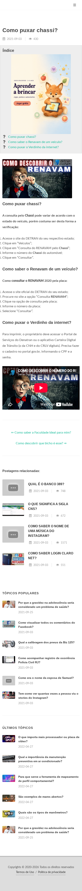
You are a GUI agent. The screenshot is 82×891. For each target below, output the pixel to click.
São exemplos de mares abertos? (40, 796)
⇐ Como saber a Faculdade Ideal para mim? (41, 432)
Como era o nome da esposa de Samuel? (46, 677)
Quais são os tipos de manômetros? (43, 812)
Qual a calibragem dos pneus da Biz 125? (46, 642)
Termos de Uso (25, 872)
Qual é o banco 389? (46, 484)
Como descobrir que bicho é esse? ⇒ (41, 443)
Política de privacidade (51, 872)
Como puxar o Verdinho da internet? (33, 147)
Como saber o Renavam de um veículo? (35, 142)
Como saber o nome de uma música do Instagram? (48, 530)
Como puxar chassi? (22, 136)
